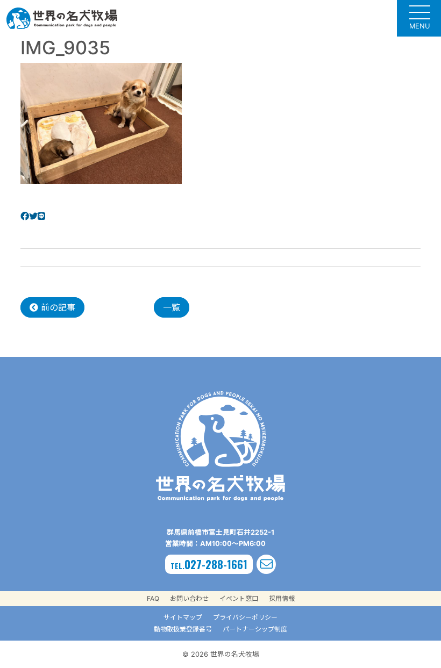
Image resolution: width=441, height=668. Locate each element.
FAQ (153, 598)
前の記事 (56, 307)
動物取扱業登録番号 (183, 629)
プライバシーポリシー (245, 617)
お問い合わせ (189, 598)
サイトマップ (182, 617)
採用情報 (282, 598)
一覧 (171, 307)
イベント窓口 (238, 598)
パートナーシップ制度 (255, 629)
